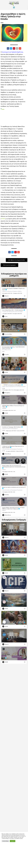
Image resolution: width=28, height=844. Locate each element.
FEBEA (3, 218)
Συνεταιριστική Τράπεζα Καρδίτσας (12, 52)
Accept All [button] (13, 841)
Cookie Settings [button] (5, 841)
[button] (8, 48)
